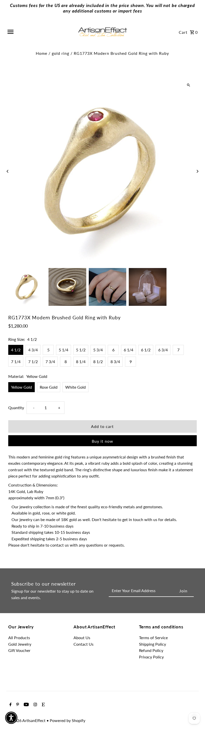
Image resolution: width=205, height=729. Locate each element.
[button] (11, 717)
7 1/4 (15, 361)
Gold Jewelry (19, 644)
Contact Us (84, 644)
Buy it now (102, 441)
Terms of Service (153, 637)
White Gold (75, 387)
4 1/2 (15, 349)
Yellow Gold (21, 387)
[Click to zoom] (188, 85)
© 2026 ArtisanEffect (27, 720)
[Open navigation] (40, 32)
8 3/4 (115, 361)
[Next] (197, 171)
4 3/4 (33, 349)
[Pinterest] (17, 705)
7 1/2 (33, 361)
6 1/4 (128, 349)
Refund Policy (151, 650)
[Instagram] (34, 705)
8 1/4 (81, 361)
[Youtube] (25, 705)
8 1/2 (98, 361)
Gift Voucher (19, 650)
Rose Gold (49, 387)
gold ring (60, 53)
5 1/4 (63, 349)
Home (41, 53)
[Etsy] (42, 705)
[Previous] (7, 171)
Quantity (16, 407)
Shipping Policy (152, 644)
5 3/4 (98, 349)
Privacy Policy (151, 656)
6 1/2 (145, 349)
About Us (82, 637)
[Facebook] (10, 705)
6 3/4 (163, 349)
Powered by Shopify (67, 720)
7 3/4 (50, 361)
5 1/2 (81, 349)
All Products (19, 637)
